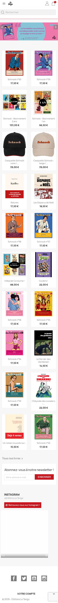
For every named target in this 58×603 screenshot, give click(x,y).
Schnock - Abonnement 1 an (43, 120)
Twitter (24, 578)
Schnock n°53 (14, 401)
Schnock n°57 (43, 241)
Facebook (14, 578)
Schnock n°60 (14, 79)
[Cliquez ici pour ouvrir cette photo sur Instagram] (46, 555)
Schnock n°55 (43, 320)
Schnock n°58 (14, 241)
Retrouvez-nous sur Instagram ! (24, 505)
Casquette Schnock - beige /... (43, 162)
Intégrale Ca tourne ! (15, 280)
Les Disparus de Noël (44, 202)
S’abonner (44, 477)
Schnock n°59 (43, 79)
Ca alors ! (43, 280)
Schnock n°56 (14, 320)
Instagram (44, 578)
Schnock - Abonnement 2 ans (14, 120)
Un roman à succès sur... (14, 443)
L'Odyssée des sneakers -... (43, 402)
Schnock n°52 (43, 443)
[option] (29, 31)
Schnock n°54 (14, 359)
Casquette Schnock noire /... (14, 162)
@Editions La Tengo (13, 498)
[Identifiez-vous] (47, 5)
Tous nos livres (13, 458)
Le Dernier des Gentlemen (43, 360)
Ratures (14, 202)
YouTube (34, 578)
